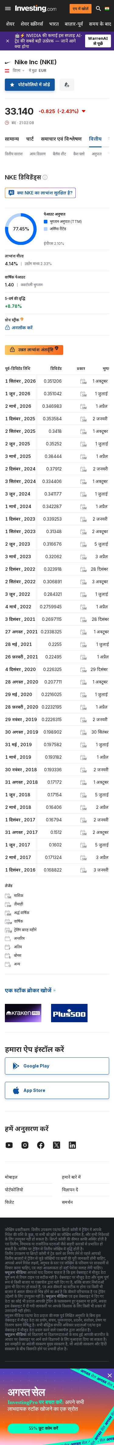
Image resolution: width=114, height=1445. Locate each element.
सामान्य (12, 139)
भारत (54, 24)
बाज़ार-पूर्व (74, 24)
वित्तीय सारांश (13, 154)
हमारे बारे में (71, 1177)
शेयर (10, 24)
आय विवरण (38, 154)
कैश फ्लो (79, 154)
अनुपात (97, 154)
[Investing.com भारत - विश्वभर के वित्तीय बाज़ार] (35, 8)
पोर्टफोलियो (14, 1189)
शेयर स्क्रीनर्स (32, 24)
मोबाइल (11, 1177)
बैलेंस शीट (59, 154)
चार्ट (30, 139)
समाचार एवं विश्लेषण (61, 139)
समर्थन (67, 1202)
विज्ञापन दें (70, 1189)
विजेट (9, 1202)
